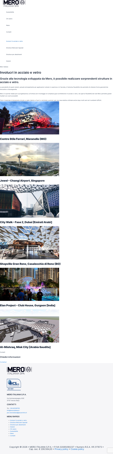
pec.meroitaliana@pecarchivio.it (17, 412)
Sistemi (8, 61)
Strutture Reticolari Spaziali (14, 48)
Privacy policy (61, 449)
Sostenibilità (10, 12)
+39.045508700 (14, 408)
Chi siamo (9, 19)
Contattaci (3, 362)
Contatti (8, 32)
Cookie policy (77, 449)
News (8, 25)
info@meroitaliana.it (13, 410)
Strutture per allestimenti (14, 54)
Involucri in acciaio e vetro (14, 41)
